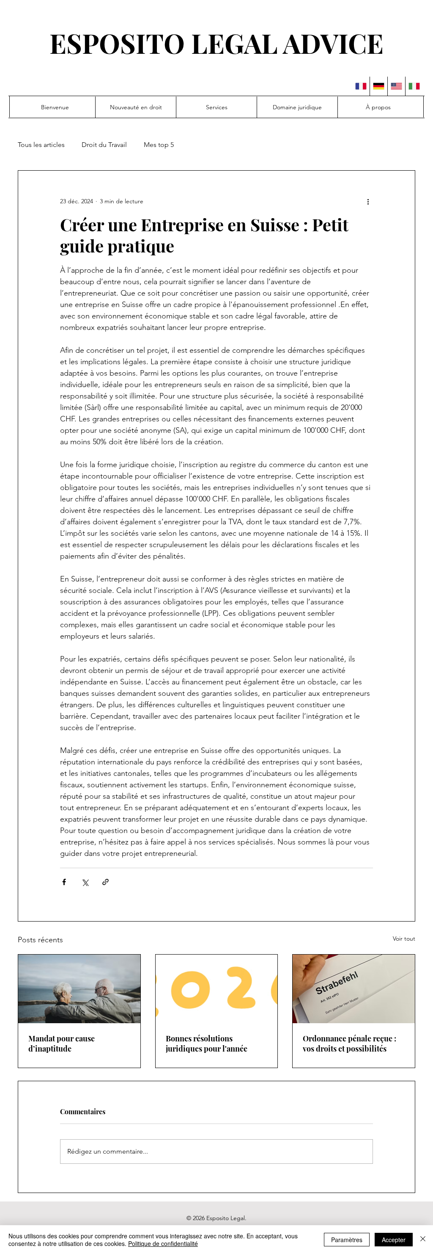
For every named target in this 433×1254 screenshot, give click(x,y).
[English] (396, 86)
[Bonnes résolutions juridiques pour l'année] (217, 989)
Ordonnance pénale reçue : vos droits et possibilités (349, 1043)
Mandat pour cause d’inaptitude (61, 1043)
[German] (378, 86)
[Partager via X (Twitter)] (85, 882)
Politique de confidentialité (163, 1243)
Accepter (394, 1239)
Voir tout (404, 938)
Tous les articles (41, 145)
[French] (361, 86)
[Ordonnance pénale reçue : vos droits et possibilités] (354, 989)
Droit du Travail (104, 145)
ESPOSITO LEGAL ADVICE (216, 43)
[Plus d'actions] (368, 201)
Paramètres (346, 1239)
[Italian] (414, 86)
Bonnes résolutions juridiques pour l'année (206, 1043)
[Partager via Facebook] (64, 882)
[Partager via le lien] (105, 882)
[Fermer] (423, 1239)
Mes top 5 (159, 145)
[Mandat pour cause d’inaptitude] (79, 989)
